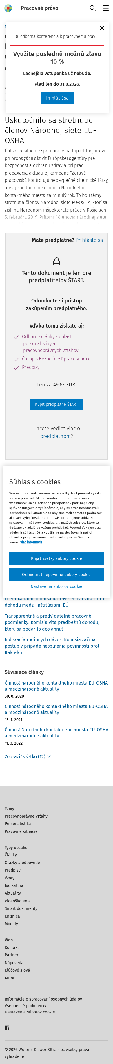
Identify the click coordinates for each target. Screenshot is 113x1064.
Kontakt (12, 947)
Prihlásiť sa (57, 98)
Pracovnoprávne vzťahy (26, 816)
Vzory (9, 878)
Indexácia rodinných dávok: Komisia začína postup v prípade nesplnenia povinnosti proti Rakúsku (53, 646)
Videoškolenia (18, 901)
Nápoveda (14, 962)
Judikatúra (14, 885)
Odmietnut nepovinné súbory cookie (56, 574)
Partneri (12, 955)
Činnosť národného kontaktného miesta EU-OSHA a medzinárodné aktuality (56, 686)
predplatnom (55, 436)
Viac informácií (31, 542)
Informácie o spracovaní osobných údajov (43, 999)
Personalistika (18, 823)
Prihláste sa (89, 240)
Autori (10, 978)
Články (11, 854)
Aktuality (13, 893)
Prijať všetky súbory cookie (56, 558)
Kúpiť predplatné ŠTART (56, 404)
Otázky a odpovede (22, 862)
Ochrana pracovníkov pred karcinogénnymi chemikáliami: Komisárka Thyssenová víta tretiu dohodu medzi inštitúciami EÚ (55, 599)
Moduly (11, 923)
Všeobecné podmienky (25, 1005)
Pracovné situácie (21, 831)
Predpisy (13, 870)
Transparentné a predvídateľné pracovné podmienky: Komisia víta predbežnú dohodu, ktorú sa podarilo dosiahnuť (52, 622)
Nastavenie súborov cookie (30, 1012)
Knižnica (12, 916)
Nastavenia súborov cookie (56, 586)
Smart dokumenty (21, 908)
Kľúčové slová (17, 970)
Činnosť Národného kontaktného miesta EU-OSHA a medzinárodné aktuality (56, 732)
